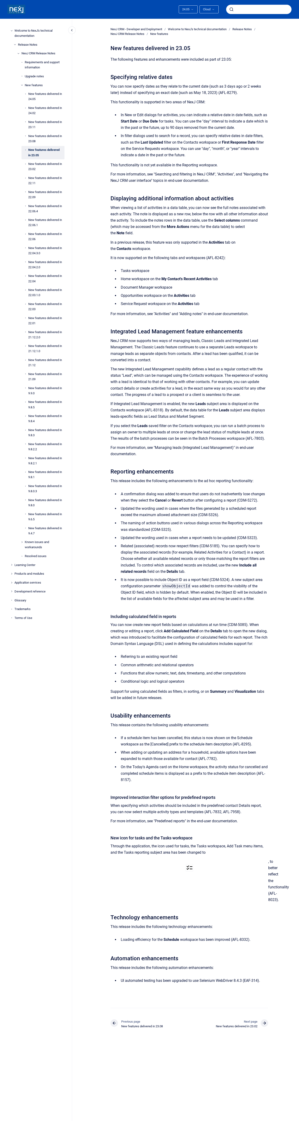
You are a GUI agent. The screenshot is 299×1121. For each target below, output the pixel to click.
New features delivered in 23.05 (44, 152)
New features (34, 85)
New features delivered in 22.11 (45, 180)
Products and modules (29, 573)
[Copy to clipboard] (108, 76)
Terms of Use (23, 618)
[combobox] (258, 9)
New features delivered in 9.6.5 (45, 516)
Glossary (20, 600)
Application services (27, 582)
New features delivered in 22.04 (45, 278)
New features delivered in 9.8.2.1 (45, 460)
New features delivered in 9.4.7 (45, 530)
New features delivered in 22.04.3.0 (45, 250)
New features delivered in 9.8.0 (45, 502)
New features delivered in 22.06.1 (45, 222)
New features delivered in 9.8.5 (45, 404)
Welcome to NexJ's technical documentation (33, 33)
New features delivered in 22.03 (45, 306)
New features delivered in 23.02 (45, 166)
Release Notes (27, 44)
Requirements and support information (42, 64)
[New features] (22, 85)
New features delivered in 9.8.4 (45, 418)
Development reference (30, 591)
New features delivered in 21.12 (45, 362)
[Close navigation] (72, 30)
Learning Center (24, 565)
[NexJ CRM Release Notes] (18, 53)
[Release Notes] (15, 44)
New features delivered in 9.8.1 (45, 474)
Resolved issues (35, 556)
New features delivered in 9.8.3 (45, 432)
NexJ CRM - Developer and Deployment (136, 29)
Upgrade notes (34, 76)
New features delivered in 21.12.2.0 (45, 334)
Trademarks (22, 609)
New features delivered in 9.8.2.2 (45, 446)
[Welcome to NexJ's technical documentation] (12, 31)
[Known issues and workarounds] (22, 542)
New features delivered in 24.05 (45, 96)
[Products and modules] (12, 574)
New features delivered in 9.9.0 (45, 390)
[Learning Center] (12, 565)
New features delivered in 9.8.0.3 (45, 488)
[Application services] (12, 583)
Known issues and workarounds (37, 544)
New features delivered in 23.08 (45, 138)
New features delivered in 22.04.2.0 (45, 264)
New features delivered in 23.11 (45, 124)
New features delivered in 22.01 (45, 320)
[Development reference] (12, 591)
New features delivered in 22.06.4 (45, 208)
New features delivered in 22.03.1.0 (45, 292)
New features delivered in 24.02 (45, 110)
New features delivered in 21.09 (45, 376)
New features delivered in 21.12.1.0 (45, 348)
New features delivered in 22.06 (45, 236)
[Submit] (231, 9)
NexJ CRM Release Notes (38, 53)
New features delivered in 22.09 (45, 194)
